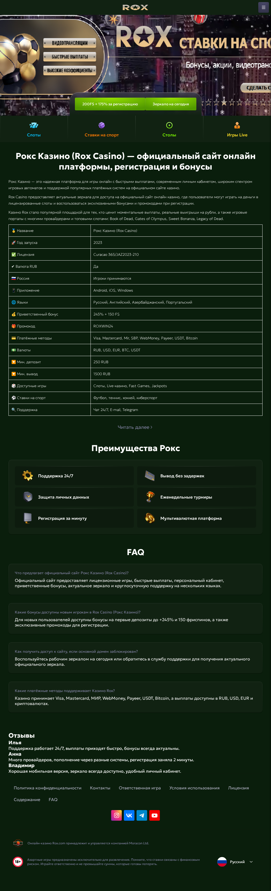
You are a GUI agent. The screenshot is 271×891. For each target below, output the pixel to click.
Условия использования (194, 787)
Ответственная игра (140, 787)
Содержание (27, 799)
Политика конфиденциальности (48, 787)
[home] (135, 7)
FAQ (53, 799)
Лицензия (238, 787)
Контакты (100, 787)
